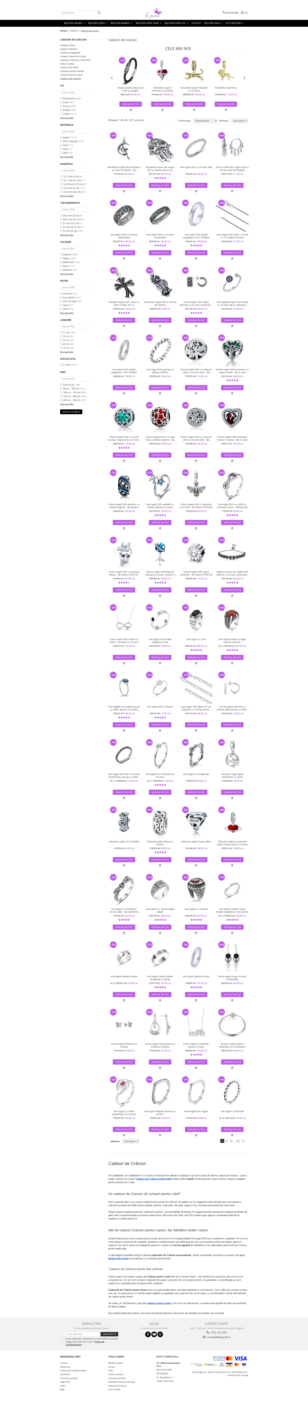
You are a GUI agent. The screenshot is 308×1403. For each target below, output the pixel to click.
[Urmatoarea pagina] (243, 1141)
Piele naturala (70, 141)
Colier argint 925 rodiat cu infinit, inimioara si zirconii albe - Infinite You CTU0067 (123, 641)
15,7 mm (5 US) (71, 176)
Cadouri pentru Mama (72, 71)
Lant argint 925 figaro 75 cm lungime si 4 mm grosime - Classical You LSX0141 (196, 708)
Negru (66, 258)
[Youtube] (154, 1334)
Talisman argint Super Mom (196, 841)
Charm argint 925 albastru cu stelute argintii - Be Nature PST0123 (124, 506)
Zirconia (67, 293)
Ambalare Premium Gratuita (121, 1381)
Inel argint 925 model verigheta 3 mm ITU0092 (124, 371)
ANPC (63, 1385)
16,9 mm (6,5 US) (72, 191)
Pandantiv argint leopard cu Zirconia (194, 89)
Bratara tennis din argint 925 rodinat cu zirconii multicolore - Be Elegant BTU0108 (232, 573)
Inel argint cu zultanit (196, 909)
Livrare (111, 1366)
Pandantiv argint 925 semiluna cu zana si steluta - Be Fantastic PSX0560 (123, 169)
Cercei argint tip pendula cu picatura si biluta (160, 1045)
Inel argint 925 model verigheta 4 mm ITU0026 (196, 236)
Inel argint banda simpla (124, 976)
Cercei (66, 106)
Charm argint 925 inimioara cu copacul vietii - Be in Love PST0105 (232, 371)
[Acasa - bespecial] (154, 12)
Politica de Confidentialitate (73, 1370)
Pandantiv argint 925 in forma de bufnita (160, 303)
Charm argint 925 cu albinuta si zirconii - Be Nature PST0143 (196, 506)
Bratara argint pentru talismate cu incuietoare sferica (232, 1045)
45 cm (66, 344)
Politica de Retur (116, 1374)
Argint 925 (65, 1381)
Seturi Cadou (67, 63)
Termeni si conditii (68, 1378)
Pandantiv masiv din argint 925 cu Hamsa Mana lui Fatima (160, 169)
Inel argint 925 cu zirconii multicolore (124, 236)
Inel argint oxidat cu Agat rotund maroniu (232, 641)
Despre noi (65, 1366)
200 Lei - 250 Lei (71, 400)
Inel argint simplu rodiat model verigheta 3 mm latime (232, 910)
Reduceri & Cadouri (117, 1385)
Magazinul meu (70, 1356)
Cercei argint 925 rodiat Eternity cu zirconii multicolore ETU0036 (196, 303)
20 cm (66, 347)
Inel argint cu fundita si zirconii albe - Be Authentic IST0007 (123, 910)
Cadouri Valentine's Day (73, 56)
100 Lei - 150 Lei (71, 392)
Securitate (65, 1374)
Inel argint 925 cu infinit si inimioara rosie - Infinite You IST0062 (232, 506)
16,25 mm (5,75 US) (73, 184)
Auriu (66, 265)
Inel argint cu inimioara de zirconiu (160, 775)
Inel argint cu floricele (232, 1111)
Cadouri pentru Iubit (71, 74)
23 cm (66, 336)
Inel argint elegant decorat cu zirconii (160, 1113)
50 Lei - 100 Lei (71, 388)
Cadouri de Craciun (70, 78)
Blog (62, 1389)
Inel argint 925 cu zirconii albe (196, 167)
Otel (65, 152)
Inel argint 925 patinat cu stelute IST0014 (160, 371)
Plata (110, 1370)
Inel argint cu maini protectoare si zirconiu (124, 1113)
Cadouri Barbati (68, 48)
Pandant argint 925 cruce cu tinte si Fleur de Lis (124, 303)
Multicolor (68, 262)
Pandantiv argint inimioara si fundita (162, 89)
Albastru (67, 269)
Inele (65, 102)
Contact (64, 1363)
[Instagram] (160, 1334)
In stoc (66, 364)
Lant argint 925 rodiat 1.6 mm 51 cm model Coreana (232, 236)
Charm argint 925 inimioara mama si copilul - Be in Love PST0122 (232, 438)
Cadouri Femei (68, 45)
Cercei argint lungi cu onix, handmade (232, 978)
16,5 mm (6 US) (71, 187)
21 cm (66, 332)
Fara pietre (69, 297)
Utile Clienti (116, 1356)
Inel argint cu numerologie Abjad (160, 910)
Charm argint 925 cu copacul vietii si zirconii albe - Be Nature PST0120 (196, 438)
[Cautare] (99, 12)
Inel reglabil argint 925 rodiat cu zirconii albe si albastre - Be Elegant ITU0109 (232, 303)
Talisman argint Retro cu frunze (160, 843)
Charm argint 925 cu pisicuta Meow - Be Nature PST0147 (124, 573)
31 (238, 1140)
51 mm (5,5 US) (71, 223)
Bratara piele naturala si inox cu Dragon (131, 89)
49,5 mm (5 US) (71, 215)
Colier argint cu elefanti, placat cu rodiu (196, 1045)
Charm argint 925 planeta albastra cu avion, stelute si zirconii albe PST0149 (160, 573)
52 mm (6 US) (70, 230)
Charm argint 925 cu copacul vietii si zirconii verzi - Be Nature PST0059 (196, 371)
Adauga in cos (162, 104)
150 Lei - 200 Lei (71, 396)
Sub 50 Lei (68, 384)
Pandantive (69, 98)
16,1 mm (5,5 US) (72, 180)
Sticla (66, 308)
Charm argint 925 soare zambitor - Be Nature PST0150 (196, 573)
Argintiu (67, 254)
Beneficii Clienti (115, 1363)
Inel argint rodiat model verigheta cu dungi (160, 978)
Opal (65, 305)
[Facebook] (148, 1334)
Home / (64, 30)
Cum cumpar (114, 1389)
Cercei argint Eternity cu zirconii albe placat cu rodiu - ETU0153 (232, 708)
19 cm (66, 340)
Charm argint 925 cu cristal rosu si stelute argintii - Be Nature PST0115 (160, 438)
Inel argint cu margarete (196, 774)
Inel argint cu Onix (196, 639)
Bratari (66, 109)
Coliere (67, 113)
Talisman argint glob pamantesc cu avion (232, 775)
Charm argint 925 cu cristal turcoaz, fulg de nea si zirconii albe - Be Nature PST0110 (124, 438)
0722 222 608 (218, 1332)
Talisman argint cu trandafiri (124, 841)
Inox (65, 145)
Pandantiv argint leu (226, 87)
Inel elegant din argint (196, 1111)
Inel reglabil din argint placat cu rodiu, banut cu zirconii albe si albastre (124, 708)
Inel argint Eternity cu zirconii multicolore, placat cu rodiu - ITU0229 (124, 775)
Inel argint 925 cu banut (160, 706)
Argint (66, 137)
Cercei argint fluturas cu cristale (124, 1045)
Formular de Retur (117, 1378)
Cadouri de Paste (69, 67)
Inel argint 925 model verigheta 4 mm (160, 641)
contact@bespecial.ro (218, 1337)
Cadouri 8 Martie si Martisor (75, 60)
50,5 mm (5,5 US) (72, 219)
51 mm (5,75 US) (71, 227)
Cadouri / (75, 30)
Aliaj (65, 148)
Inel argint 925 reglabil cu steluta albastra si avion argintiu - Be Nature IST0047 (160, 506)
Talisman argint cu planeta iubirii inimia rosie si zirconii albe (232, 843)
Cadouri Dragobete (70, 52)
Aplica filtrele (71, 411)
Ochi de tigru (70, 301)
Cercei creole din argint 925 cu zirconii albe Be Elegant (232, 169)
